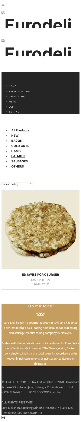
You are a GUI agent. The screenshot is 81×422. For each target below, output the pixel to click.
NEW (15, 135)
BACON (16, 141)
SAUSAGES (19, 161)
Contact (15, 111)
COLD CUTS (20, 146)
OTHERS (17, 166)
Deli (11, 106)
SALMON (18, 156)
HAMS (16, 151)
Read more (41, 289)
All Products (20, 130)
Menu (12, 101)
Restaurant (17, 96)
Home (12, 86)
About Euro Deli (20, 91)
